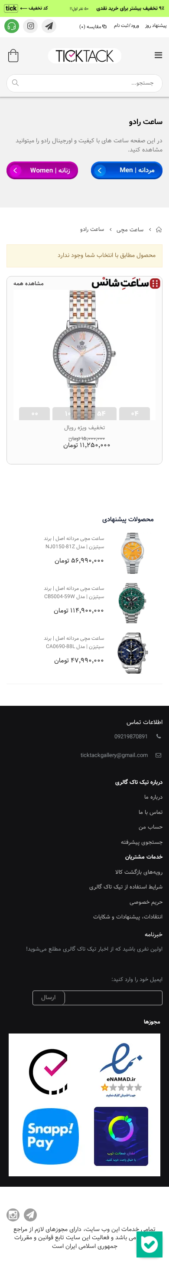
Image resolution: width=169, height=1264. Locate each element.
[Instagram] (13, 1214)
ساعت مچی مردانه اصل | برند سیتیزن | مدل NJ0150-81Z (74, 543)
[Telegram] (30, 1214)
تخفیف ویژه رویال (84, 428)
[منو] (158, 56)
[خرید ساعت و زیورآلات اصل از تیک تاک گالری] (84, 55)
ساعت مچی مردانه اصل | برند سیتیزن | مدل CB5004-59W (74, 593)
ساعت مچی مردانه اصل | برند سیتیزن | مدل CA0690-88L (74, 643)
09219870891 (131, 737)
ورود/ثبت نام (126, 26)
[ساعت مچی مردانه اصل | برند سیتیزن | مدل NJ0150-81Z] (132, 553)
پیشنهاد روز (156, 26)
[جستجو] (15, 83)
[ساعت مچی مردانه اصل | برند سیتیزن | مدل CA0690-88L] (132, 653)
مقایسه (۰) (90, 27)
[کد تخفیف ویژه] (84, 8)
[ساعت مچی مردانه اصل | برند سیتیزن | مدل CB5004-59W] (132, 603)
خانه (159, 229)
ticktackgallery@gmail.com (114, 755)
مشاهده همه (28, 284)
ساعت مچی (130, 229)
